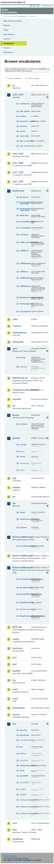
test (14, 724)
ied (13, 503)
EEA (14, 2)
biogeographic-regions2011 (25, 209)
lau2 (14, 664)
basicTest (23, 730)
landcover (17, 648)
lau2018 (16, 671)
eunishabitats (25, 228)
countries (23, 424)
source (22, 457)
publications (18, 708)
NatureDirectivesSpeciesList (25, 297)
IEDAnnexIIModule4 (21, 567)
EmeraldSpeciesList (25, 222)
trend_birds (24, 136)
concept (23, 445)
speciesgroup (25, 311)
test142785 (24, 776)
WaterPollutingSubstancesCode (25, 616)
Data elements (8, 34)
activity (22, 357)
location (23, 116)
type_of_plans (25, 146)
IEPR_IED (17, 627)
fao (14, 406)
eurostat (16, 399)
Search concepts (33, 78)
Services (6, 48)
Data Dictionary (22, 16)
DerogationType (25, 587)
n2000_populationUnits (25, 242)
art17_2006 (17, 163)
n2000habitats (25, 263)
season (22, 131)
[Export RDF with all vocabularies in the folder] (47, 97)
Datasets (6, 25)
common (16, 326)
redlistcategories (25, 304)
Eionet (13, 16)
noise (15, 699)
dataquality (24, 215)
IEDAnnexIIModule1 (21, 537)
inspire (15, 639)
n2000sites (24, 272)
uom (14, 823)
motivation (24, 235)
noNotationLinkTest (25, 766)
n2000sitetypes (25, 278)
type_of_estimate (25, 141)
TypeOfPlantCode (25, 602)
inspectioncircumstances (25, 519)
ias (13, 497)
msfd (14, 689)
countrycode (25, 104)
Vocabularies (8, 43)
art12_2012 (17, 95)
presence (23, 126)
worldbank (17, 839)
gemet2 (16, 438)
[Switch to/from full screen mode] (38, 6)
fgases (15, 415)
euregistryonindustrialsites (21, 390)
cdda (14, 319)
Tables (5, 30)
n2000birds (24, 251)
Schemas (7, 39)
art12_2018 (17, 154)
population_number (25, 121)
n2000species (25, 286)
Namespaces (8, 52)
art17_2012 (17, 172)
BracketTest (24, 735)
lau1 (14, 657)
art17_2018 (17, 181)
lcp (13, 680)
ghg (14, 478)
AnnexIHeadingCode (25, 546)
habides (16, 487)
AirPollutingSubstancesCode (25, 579)
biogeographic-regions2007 (25, 203)
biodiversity (18, 191)
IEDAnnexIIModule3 (21, 556)
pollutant (23, 527)
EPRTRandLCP (20, 378)
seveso (16, 714)
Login (34, 6)
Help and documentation (12, 21)
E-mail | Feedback (10, 856)
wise (14, 830)
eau (21, 747)
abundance (24, 197)
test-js (22, 771)
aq (13, 85)
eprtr (14, 348)
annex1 (22, 512)
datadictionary (19, 332)
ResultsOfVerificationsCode (25, 594)
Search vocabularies (15, 78)
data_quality (24, 111)
